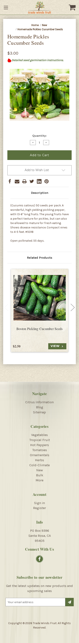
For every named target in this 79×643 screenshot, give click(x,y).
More (39, 480)
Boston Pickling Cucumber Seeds (39, 329)
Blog (39, 407)
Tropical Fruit (39, 440)
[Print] (24, 181)
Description (39, 193)
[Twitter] (31, 181)
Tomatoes (39, 450)
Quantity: (39, 135)
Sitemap (39, 412)
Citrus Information (39, 402)
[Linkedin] (39, 181)
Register (39, 508)
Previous (6, 307)
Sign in (39, 503)
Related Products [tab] (39, 257)
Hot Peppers (39, 445)
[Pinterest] (46, 181)
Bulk (39, 475)
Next (73, 307)
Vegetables (39, 435)
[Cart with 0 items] (72, 7)
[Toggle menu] (6, 7)
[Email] (17, 181)
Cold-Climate (39, 465)
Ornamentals (39, 455)
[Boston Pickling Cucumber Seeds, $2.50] (39, 298)
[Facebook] (9, 181)
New (39, 470)
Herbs (39, 460)
